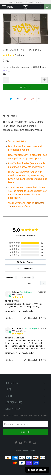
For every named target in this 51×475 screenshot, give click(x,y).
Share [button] (10, 318)
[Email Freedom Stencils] (35, 443)
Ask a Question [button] (26, 268)
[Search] (41, 7)
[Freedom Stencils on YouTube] (21, 443)
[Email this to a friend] (39, 99)
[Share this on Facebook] (18, 99)
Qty (4, 74)
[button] (40, 318)
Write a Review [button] (26, 262)
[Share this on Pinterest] (25, 99)
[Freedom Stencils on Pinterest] (25, 443)
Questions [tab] (26, 277)
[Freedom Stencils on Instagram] (30, 443)
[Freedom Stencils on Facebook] (16, 443)
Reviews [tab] (9, 277)
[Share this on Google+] (32, 99)
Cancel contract (37, 470)
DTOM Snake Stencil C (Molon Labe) (19, 311)
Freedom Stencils (28, 451)
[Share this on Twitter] (11, 99)
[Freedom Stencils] (25, 6)
